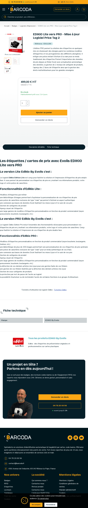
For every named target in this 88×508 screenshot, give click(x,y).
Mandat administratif (67, 490)
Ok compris (36, 505)
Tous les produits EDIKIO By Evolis (47, 338)
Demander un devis (62, 9)
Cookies (62, 493)
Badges (7, 480)
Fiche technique (53, 147)
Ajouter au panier (44, 112)
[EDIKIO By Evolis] (18, 342)
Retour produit (37, 486)
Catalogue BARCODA (41, 493)
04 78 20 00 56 (60, 405)
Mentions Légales (66, 480)
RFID (6, 483)
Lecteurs (7, 490)
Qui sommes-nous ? (39, 480)
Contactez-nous (38, 483)
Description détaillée (37, 147)
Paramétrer (50, 505)
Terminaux (8, 493)
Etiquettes (8, 486)
